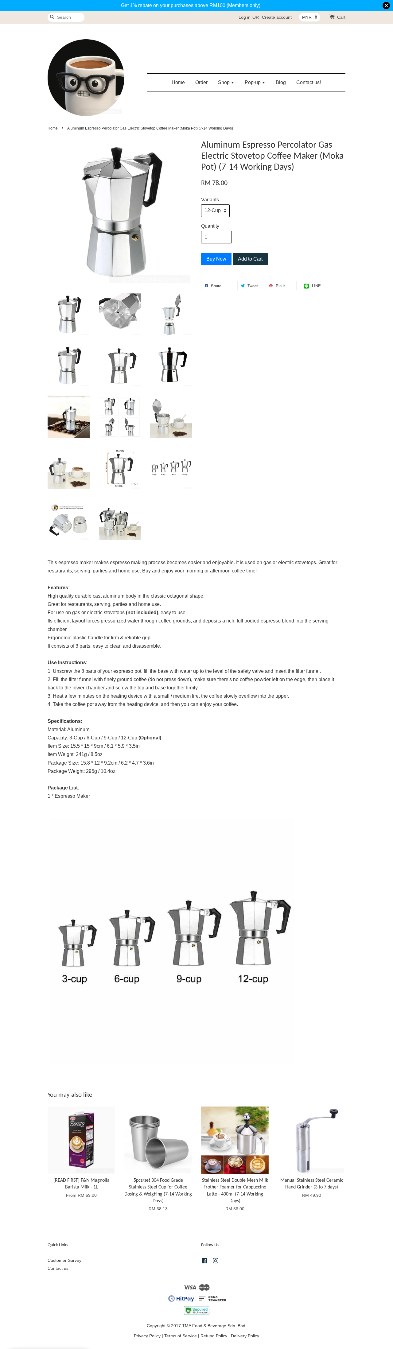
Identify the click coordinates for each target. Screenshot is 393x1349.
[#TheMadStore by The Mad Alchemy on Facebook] (204, 1262)
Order (201, 82)
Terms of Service (180, 1336)
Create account (277, 17)
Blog (281, 82)
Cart (341, 17)
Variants (210, 199)
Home (178, 82)
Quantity (210, 226)
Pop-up (253, 82)
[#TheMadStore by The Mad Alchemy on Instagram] (215, 1262)
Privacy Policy (147, 1336)
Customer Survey (64, 1260)
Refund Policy (213, 1336)
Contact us (58, 1268)
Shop (224, 82)
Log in (245, 17)
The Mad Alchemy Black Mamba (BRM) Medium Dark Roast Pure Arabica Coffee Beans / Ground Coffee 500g (56, 1332)
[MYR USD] (309, 17)
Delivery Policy (245, 1336)
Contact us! (308, 82)
